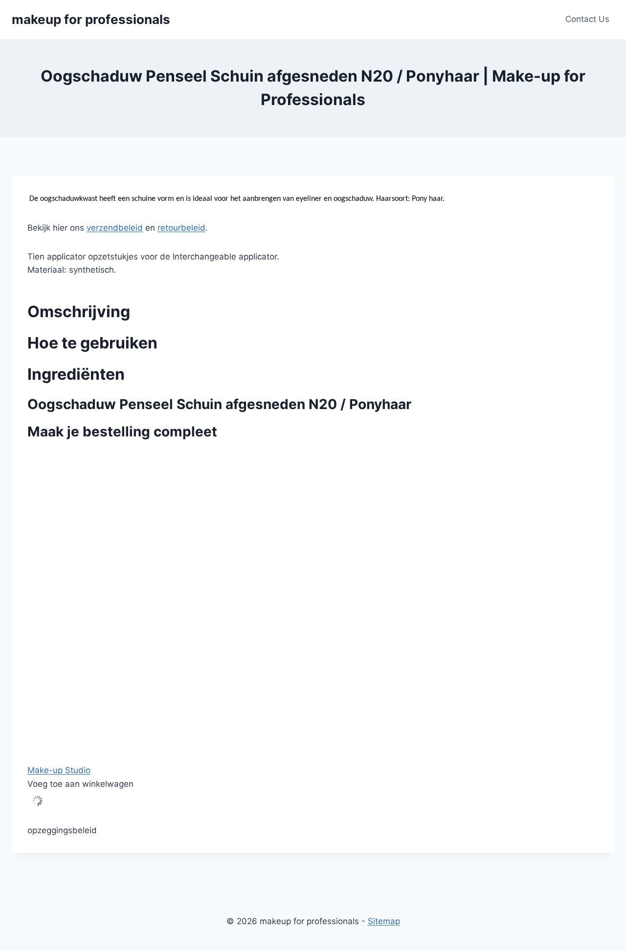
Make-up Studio (58, 770)
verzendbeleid (115, 228)
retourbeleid (181, 228)
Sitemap (384, 921)
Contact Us (587, 19)
